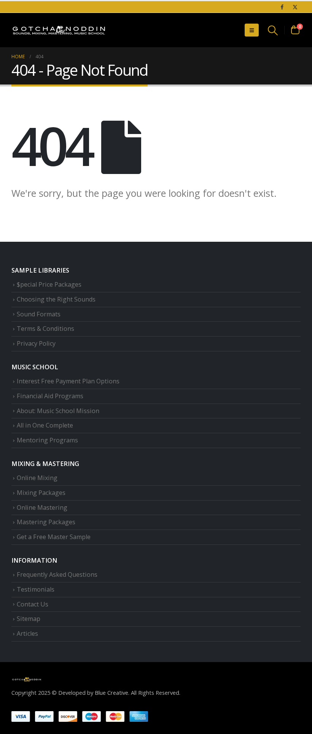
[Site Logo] (59, 30)
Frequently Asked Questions (57, 574)
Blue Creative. (112, 692)
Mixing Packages (41, 492)
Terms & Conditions (45, 328)
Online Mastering (42, 507)
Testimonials (35, 589)
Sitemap (28, 618)
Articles (27, 633)
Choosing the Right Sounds (56, 299)
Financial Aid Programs (50, 396)
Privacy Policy (36, 343)
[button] (252, 30)
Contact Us (32, 604)
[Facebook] (282, 7)
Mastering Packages (46, 522)
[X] (295, 7)
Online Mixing (37, 478)
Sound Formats (38, 314)
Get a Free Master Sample (54, 537)
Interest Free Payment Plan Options (68, 381)
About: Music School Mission (58, 411)
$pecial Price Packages (49, 284)
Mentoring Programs (47, 440)
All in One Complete (45, 425)
